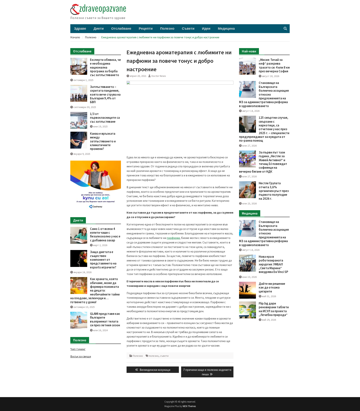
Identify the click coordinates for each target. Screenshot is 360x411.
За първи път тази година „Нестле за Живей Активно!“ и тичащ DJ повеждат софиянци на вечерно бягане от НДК (263, 162)
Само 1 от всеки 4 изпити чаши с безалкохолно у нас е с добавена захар (105, 234)
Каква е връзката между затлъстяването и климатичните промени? (103, 141)
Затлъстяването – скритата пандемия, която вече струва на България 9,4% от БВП (105, 94)
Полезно (167, 28)
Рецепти (146, 28)
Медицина (226, 28)
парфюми (173, 238)
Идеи (206, 28)
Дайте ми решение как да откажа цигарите (272, 287)
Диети (99, 28)
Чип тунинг (78, 349)
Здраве (80, 28)
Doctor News (159, 76)
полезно (154, 355)
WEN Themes (189, 406)
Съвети (188, 28)
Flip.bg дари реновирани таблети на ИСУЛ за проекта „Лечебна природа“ (274, 309)
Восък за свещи (80, 356)
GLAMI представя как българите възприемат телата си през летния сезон (105, 319)
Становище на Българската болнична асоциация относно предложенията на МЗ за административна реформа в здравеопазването (264, 94)
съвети (164, 355)
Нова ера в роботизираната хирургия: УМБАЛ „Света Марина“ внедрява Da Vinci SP (273, 264)
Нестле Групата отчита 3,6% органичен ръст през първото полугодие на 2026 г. (274, 191)
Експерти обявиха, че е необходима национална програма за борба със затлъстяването (105, 67)
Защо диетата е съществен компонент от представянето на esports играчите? (103, 259)
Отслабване (121, 28)
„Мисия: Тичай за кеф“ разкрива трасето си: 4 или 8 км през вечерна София (274, 65)
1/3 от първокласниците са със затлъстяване (105, 118)
